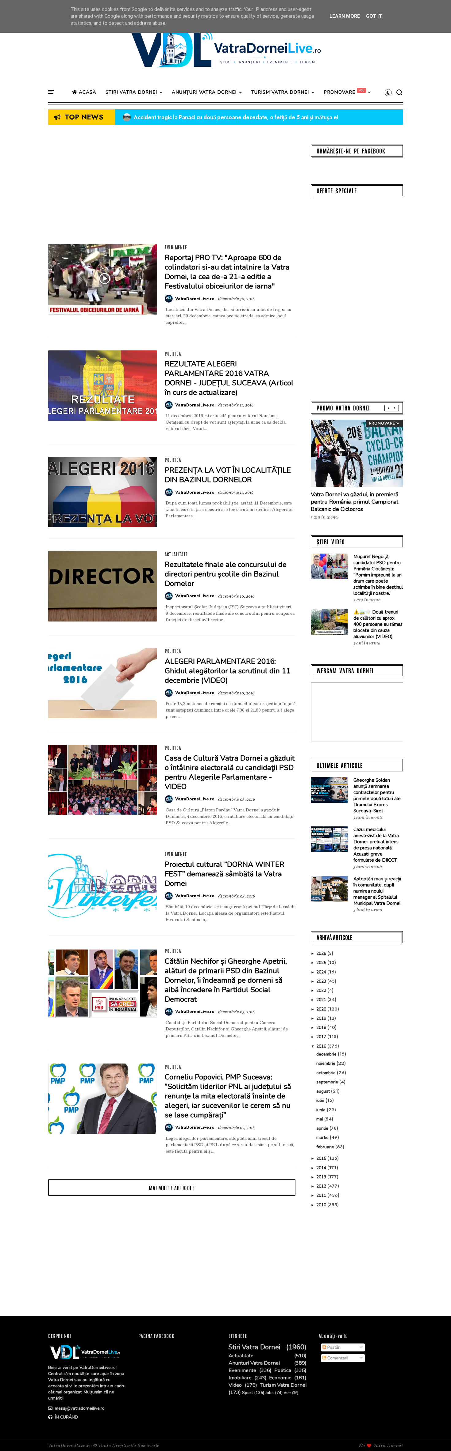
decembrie (327, 1054)
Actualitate (176, 554)
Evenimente (176, 247)
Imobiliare (240, 1378)
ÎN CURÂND (66, 1417)
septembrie (327, 1082)
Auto (287, 1393)
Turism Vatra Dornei (283, 1385)
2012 (321, 1186)
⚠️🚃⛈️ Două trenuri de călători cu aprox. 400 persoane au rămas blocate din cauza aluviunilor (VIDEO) (378, 624)
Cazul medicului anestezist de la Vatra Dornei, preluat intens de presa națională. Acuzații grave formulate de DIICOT (376, 844)
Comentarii (337, 1358)
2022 (321, 990)
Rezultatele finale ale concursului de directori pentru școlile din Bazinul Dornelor (226, 574)
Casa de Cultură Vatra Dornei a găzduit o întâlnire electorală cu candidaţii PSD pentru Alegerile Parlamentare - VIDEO (230, 772)
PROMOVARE (339, 92)
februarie (325, 1147)
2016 (321, 1046)
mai (320, 1119)
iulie (321, 1100)
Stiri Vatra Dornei (254, 1347)
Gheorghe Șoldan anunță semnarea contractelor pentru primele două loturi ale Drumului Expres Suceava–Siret (377, 795)
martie (323, 1137)
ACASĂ (86, 92)
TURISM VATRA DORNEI (280, 92)
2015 (321, 1158)
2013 (321, 1177)
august (323, 1091)
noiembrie (326, 1063)
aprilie (323, 1128)
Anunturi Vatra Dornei (254, 1363)
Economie (280, 1378)
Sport (247, 1393)
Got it (374, 16)
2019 (321, 1018)
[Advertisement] (171, 187)
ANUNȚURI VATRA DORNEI (204, 92)
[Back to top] (436, 1436)
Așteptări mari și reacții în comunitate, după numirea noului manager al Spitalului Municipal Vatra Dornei (377, 891)
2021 (321, 1000)
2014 (321, 1168)
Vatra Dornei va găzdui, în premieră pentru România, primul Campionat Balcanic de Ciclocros (355, 502)
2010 (321, 1205)
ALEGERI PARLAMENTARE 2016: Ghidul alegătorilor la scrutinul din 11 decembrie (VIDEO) (227, 670)
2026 (321, 953)
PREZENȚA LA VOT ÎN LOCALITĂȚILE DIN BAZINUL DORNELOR (228, 475)
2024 (321, 972)
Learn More (345, 16)
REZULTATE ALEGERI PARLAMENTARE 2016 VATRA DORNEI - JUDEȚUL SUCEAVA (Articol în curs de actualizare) (229, 378)
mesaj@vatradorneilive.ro (79, 1408)
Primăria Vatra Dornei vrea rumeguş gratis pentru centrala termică (211, 117)
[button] (388, 92)
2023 (321, 981)
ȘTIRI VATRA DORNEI (131, 92)
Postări (333, 1347)
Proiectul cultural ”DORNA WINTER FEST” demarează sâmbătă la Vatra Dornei (224, 874)
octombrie (326, 1073)
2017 (321, 1037)
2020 (321, 1009)
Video (235, 1385)
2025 (321, 962)
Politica (173, 353)
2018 (321, 1027)
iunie (321, 1110)
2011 (321, 1195)
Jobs (269, 1393)
